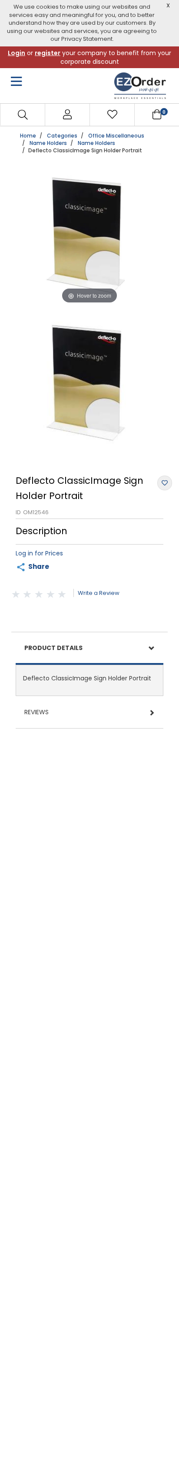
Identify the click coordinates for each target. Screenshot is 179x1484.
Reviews (36, 712)
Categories (62, 135)
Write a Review (98, 593)
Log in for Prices (39, 553)
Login (16, 53)
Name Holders (48, 143)
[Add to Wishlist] (164, 483)
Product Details (53, 648)
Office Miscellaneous (116, 135)
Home (28, 135)
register (47, 53)
